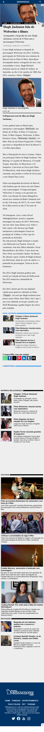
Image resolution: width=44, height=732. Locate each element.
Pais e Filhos (14, 704)
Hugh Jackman (29, 23)
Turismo (31, 704)
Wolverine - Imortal (26, 138)
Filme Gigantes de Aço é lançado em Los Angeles (24, 420)
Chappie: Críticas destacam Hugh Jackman (25, 395)
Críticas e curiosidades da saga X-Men (17, 536)
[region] (22, 729)
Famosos (16, 701)
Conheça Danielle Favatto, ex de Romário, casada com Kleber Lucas (27, 638)
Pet (24, 704)
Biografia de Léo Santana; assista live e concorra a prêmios (25, 624)
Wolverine (30, 128)
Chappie (26, 75)
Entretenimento (30, 701)
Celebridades (16, 23)
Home (5, 23)
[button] (4, 2)
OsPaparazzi (23, 2)
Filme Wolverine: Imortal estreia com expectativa (27, 408)
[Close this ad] (42, 724)
